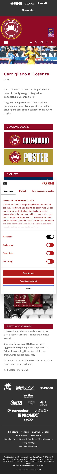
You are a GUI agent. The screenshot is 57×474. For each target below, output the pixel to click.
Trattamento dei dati (28, 446)
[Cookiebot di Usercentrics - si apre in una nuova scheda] (42, 183)
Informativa (21, 435)
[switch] (50, 245)
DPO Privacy (35, 435)
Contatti (25, 432)
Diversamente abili (40, 432)
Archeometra (35, 469)
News (6, 79)
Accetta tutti (28, 273)
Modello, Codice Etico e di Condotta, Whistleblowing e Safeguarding (28, 441)
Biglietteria (13, 432)
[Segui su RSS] (52, 42)
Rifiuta (28, 289)
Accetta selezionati (28, 281)
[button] (28, 55)
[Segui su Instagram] (42, 42)
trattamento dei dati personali (19, 354)
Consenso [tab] (8, 191)
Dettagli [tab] (23, 191)
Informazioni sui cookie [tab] (43, 191)
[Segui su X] (36, 42)
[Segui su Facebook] (47, 42)
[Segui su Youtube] (31, 42)
